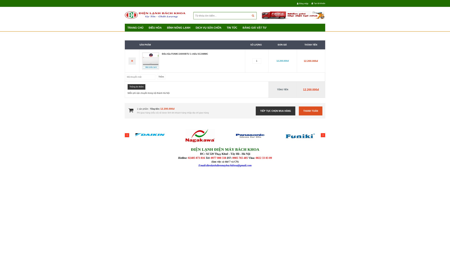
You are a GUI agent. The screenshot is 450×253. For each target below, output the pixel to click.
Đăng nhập (303, 3)
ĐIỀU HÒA (155, 27)
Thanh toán (310, 111)
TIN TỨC (232, 27)
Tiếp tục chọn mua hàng (275, 111)
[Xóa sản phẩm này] (132, 61)
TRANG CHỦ (135, 27)
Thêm (161, 77)
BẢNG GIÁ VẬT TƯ (254, 27)
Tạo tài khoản (319, 3)
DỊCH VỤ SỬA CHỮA (208, 27)
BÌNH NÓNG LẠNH (178, 27)
